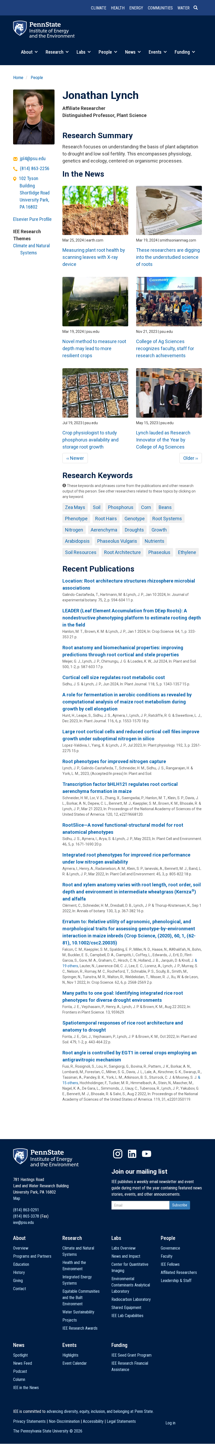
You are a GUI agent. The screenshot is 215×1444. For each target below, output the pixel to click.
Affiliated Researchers (179, 1272)
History (19, 1272)
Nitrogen (74, 530)
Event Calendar (74, 1363)
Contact (19, 1288)
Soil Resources (80, 552)
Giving (18, 1280)
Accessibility (93, 1421)
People (106, 52)
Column (19, 1379)
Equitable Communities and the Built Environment (81, 1297)
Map (16, 1198)
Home (18, 77)
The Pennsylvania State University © (47, 1431)
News (131, 52)
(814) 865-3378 (26, 1216)
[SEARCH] (198, 8)
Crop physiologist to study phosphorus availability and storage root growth (90, 440)
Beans (165, 507)
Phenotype (76, 518)
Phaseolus (159, 552)
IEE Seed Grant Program (131, 1355)
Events (156, 52)
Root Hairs (106, 518)
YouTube (146, 1153)
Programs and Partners (32, 1256)
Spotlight (20, 1355)
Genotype (135, 518)
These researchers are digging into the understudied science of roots (168, 257)
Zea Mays (75, 507)
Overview (20, 1248)
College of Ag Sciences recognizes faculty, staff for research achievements (165, 348)
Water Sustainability (78, 1311)
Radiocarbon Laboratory (131, 1299)
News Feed (22, 1363)
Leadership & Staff (176, 1280)
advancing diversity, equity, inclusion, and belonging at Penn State (100, 1411)
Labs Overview (123, 1248)
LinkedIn (132, 1153)
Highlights (70, 1355)
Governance (170, 1248)
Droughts (134, 530)
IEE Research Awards (80, 1328)
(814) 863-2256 (34, 168)
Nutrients (154, 541)
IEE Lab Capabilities (127, 1315)
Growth (159, 530)
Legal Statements (121, 1421)
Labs (82, 52)
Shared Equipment (126, 1307)
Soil (96, 507)
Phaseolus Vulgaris (117, 541)
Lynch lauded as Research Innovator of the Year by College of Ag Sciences (163, 440)
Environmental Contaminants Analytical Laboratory (130, 1285)
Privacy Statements (29, 1421)
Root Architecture (122, 552)
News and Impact (125, 1256)
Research (55, 52)
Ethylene (187, 552)
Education (21, 1264)
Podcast (20, 1371)
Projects (69, 1320)
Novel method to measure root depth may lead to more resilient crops (94, 348)
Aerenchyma (104, 530)
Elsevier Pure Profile (32, 219)
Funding (183, 52)
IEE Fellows (170, 1264)
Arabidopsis (77, 541)
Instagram (117, 1153)
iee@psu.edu (23, 1222)
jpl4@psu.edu (33, 158)
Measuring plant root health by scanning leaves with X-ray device (93, 257)
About (27, 52)
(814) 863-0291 (26, 1209)
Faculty (167, 1256)
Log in (170, 1422)
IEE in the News (26, 1387)
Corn (146, 507)
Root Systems (167, 518)
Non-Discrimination (64, 1421)
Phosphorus (120, 507)
